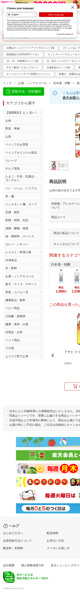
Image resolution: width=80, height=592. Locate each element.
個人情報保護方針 (32, 565)
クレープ (11, 160)
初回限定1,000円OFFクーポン (23, 54)
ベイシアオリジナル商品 (21, 152)
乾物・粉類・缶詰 (16, 220)
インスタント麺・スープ (21, 204)
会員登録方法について (17, 540)
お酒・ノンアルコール (32, 83)
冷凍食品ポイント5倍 (58, 67)
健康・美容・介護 (16, 324)
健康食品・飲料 (15, 300)
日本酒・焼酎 (61, 83)
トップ (7, 83)
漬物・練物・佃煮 (16, 228)
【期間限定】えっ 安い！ (21, 112)
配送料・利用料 (13, 548)
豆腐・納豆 (12, 212)
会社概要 (9, 565)
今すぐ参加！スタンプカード (22, 67)
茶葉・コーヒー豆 (16, 292)
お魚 (8, 136)
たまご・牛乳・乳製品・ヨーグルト (21, 178)
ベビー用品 (12, 308)
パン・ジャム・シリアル (21, 188)
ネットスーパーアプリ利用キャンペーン (28, 74)
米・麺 (9, 196)
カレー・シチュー (16, 244)
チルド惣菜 (12, 168)
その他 (9, 348)
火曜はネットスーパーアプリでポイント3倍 (30, 48)
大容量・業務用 (15, 316)
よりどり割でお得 (16, 356)
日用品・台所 (14, 332)
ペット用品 (12, 340)
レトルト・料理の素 (18, 252)
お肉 (8, 120)
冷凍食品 (11, 260)
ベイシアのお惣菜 (16, 144)
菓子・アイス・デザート (21, 284)
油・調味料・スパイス (19, 236)
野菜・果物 (12, 128)
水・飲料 (11, 268)
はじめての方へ (13, 533)
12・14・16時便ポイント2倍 (22, 61)
